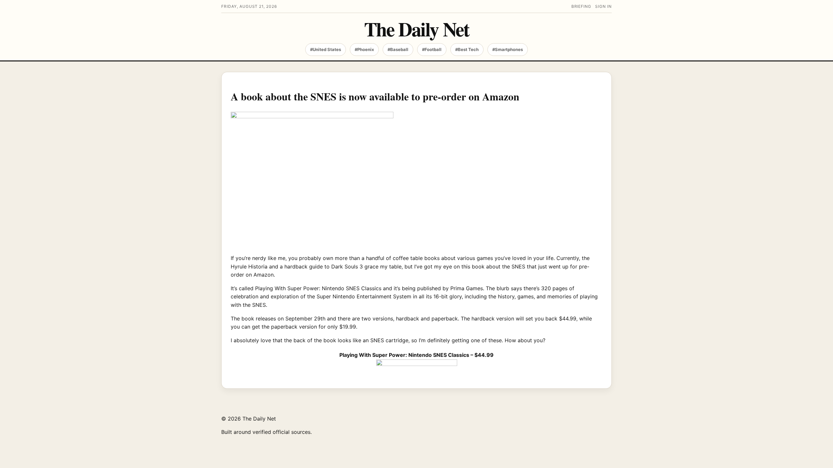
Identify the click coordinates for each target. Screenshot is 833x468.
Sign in (603, 6)
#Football (432, 49)
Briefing (581, 6)
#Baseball (398, 49)
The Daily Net (416, 29)
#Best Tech (467, 49)
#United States (325, 49)
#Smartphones (507, 49)
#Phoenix (364, 49)
